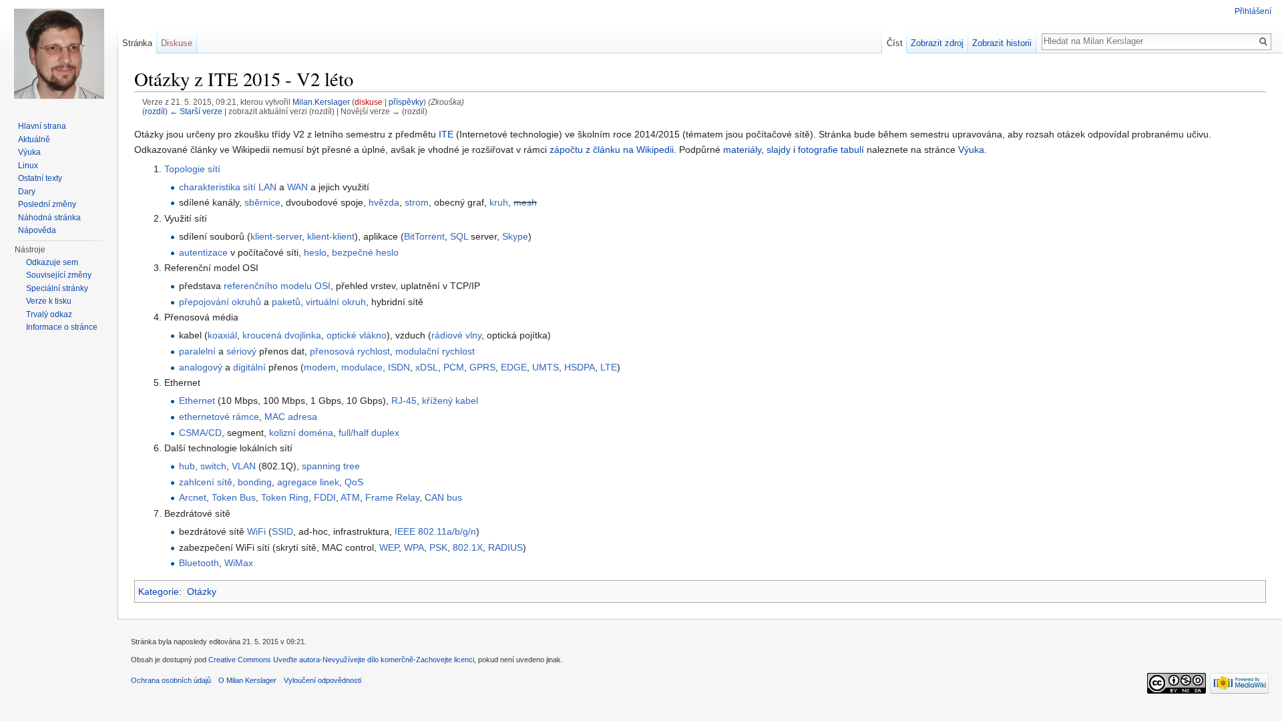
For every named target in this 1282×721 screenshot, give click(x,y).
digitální (249, 367)
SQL (459, 236)
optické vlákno (357, 335)
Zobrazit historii (1002, 43)
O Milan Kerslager (247, 680)
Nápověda (37, 230)
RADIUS (505, 547)
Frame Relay (392, 497)
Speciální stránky (57, 288)
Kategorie (158, 591)
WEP (389, 547)
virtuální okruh (336, 301)
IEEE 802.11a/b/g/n (435, 531)
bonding (255, 482)
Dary (26, 191)
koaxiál (222, 335)
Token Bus (234, 497)
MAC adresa (290, 416)
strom (417, 202)
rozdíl (155, 111)
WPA (414, 547)
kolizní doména (301, 432)
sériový (241, 351)
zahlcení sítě (205, 482)
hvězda (384, 202)
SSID (282, 531)
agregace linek (308, 482)
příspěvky (406, 101)
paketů (286, 301)
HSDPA (579, 367)
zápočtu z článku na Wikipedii (612, 149)
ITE (446, 134)
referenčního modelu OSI (277, 285)
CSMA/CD (200, 432)
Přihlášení (1253, 11)
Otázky (201, 591)
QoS (354, 482)
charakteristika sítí (217, 187)
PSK (438, 547)
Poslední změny (47, 204)
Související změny (58, 275)
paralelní (197, 351)
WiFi (256, 531)
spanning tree (331, 466)
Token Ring (284, 497)
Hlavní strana (42, 126)
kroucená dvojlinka (281, 335)
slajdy (779, 149)
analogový (200, 367)
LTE (608, 367)
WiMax (238, 562)
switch (213, 466)
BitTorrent (424, 236)
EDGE (514, 367)
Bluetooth (199, 562)
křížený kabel (450, 400)
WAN (297, 187)
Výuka (971, 149)
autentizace (203, 252)
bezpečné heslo (365, 252)
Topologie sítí (192, 169)
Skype (515, 236)
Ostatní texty (40, 178)
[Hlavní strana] (58, 53)
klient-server (276, 236)
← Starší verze (196, 111)
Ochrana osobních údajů (171, 680)
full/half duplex (369, 432)
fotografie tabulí (831, 149)
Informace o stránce (61, 327)
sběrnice (262, 202)
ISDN (399, 367)
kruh (498, 202)
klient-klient (331, 236)
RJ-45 (404, 400)
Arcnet (192, 497)
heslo (315, 252)
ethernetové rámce (219, 416)
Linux (28, 165)
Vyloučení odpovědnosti (322, 680)
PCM (453, 367)
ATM (350, 497)
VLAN (244, 466)
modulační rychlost (435, 351)
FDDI (325, 497)
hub (187, 466)
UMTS (545, 367)
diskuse (369, 101)
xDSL (426, 367)
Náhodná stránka (49, 217)
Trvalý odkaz (49, 314)
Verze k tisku (48, 301)
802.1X (468, 547)
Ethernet (197, 400)
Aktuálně (34, 139)
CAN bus (443, 497)
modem (320, 367)
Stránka (137, 43)
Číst (895, 43)
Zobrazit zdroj (937, 43)
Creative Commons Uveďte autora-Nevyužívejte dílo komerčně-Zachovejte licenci (341, 660)
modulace (362, 367)
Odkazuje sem (52, 262)
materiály (742, 149)
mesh (525, 202)
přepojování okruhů (220, 301)
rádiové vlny (456, 335)
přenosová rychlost (350, 351)
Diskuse (176, 43)
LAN (267, 187)
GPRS (482, 367)
